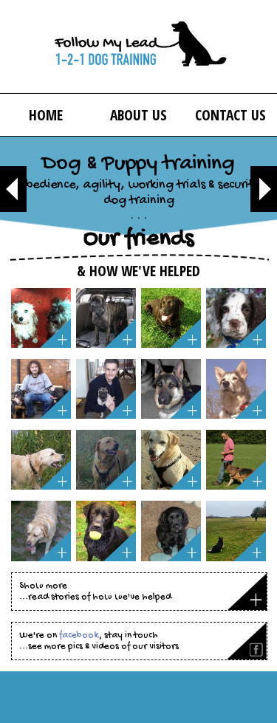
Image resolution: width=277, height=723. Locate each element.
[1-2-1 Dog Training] (139, 46)
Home (46, 115)
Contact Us (230, 115)
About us (138, 115)
